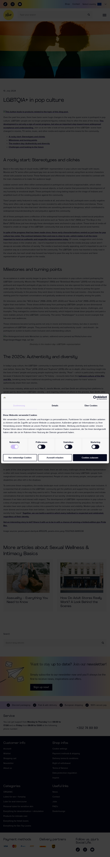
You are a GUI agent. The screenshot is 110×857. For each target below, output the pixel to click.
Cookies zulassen (90, 457)
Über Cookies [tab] (91, 405)
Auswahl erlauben (55, 457)
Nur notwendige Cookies (20, 457)
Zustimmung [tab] (19, 405)
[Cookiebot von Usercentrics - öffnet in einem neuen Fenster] (95, 398)
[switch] (41, 447)
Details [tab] (55, 405)
